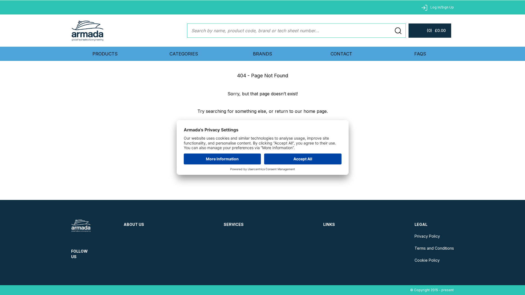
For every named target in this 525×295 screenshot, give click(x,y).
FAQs (420, 54)
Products (105, 54)
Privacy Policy (427, 236)
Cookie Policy (427, 260)
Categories (184, 54)
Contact (341, 54)
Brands (262, 54)
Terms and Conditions (434, 248)
